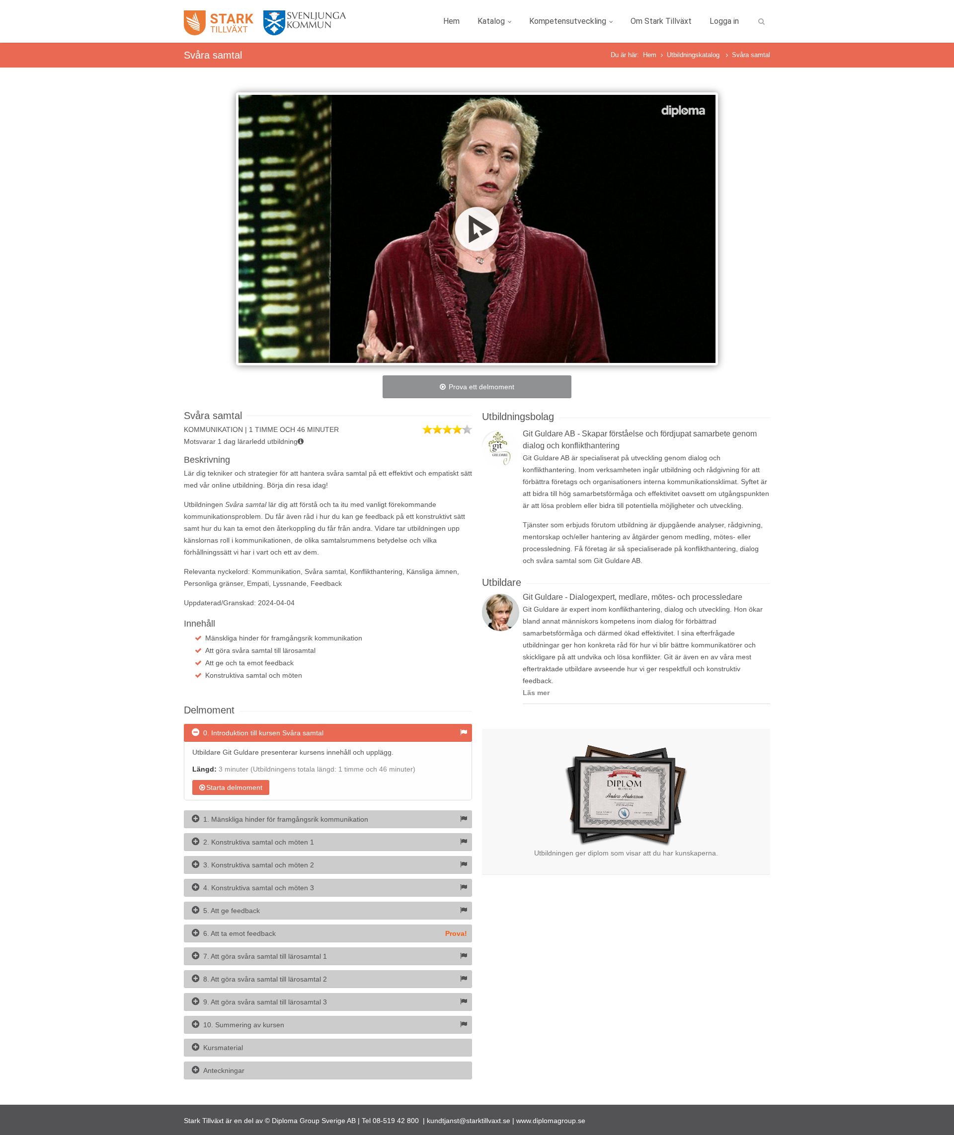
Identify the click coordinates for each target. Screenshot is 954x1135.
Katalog (491, 21)
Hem (451, 21)
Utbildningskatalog (694, 55)
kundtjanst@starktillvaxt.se (468, 1121)
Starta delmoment (234, 787)
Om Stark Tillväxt (661, 21)
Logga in (724, 21)
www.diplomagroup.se (550, 1121)
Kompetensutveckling (567, 21)
